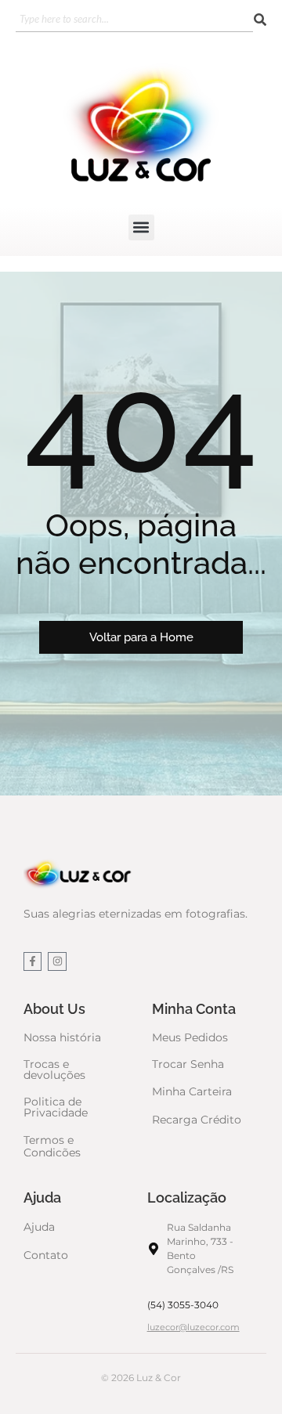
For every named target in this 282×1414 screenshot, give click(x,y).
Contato (46, 1255)
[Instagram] (57, 961)
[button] (141, 227)
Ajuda (39, 1227)
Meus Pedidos (190, 1037)
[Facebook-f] (33, 961)
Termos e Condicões (52, 1146)
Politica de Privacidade (56, 1107)
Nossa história (62, 1037)
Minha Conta (194, 1009)
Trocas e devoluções (54, 1069)
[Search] (259, 20)
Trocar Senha (188, 1064)
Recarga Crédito (196, 1120)
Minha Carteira (192, 1091)
